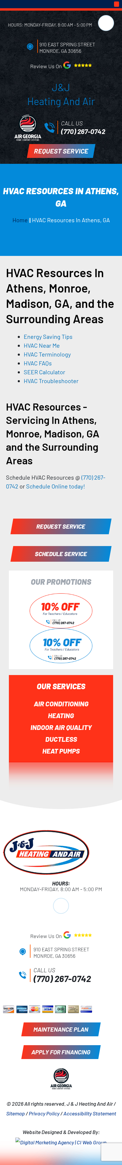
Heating (61, 715)
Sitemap (15, 1113)
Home (20, 219)
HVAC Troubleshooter (51, 380)
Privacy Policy (44, 1113)
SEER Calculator (44, 371)
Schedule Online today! (55, 486)
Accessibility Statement (89, 1113)
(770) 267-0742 (83, 131)
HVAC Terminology (47, 354)
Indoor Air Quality (61, 727)
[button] (116, 4)
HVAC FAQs (38, 363)
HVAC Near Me (42, 345)
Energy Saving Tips (48, 336)
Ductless (61, 739)
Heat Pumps (61, 751)
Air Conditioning (61, 704)
